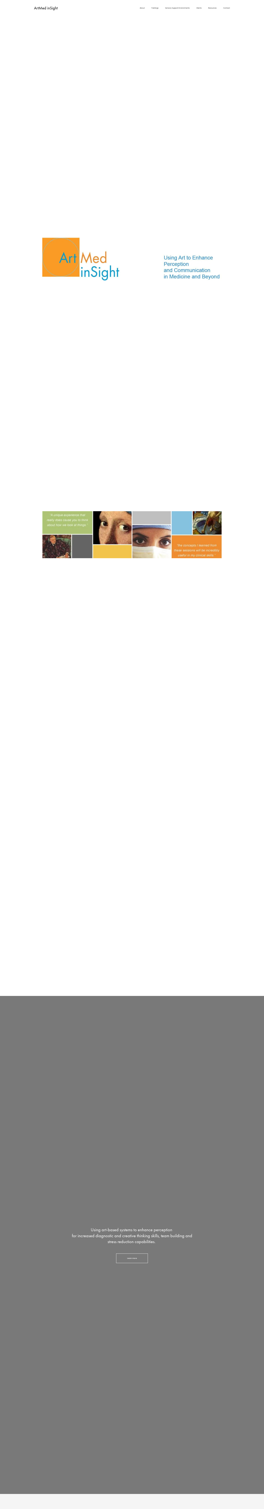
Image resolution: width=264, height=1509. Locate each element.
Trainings (155, 8)
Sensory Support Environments (177, 8)
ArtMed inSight (46, 8)
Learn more (132, 1258)
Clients (199, 8)
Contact (226, 8)
